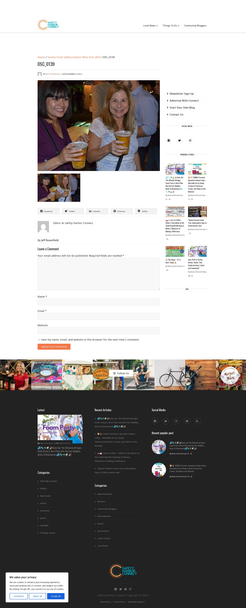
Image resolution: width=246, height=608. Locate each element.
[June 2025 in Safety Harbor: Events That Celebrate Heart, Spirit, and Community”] (197, 252)
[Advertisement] (123, 8)
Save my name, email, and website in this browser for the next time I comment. (90, 339)
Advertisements (104, 494)
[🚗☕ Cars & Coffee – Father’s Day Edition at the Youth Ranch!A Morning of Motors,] (175, 212)
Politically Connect (48, 481)
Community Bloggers (195, 25)
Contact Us (176, 114)
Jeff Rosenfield (53, 74)
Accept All (55, 596)
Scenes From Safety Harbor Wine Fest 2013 (74, 57)
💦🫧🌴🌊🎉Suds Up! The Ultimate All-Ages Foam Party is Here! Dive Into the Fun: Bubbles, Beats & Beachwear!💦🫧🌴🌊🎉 (174, 184)
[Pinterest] (187, 421)
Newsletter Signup (136, 601)
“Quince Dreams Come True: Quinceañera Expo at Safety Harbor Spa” (197, 223)
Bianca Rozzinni (47, 443)
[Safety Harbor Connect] (123, 567)
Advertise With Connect (184, 100)
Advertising (105, 601)
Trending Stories (47, 532)
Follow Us (123, 373)
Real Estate (45, 496)
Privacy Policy (119, 601)
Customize (19, 596)
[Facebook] (169, 140)
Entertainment (104, 516)
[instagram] (190, 140)
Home (41, 57)
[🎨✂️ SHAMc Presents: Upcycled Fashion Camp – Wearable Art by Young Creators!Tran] (197, 170)
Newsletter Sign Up (182, 93)
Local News (149, 25)
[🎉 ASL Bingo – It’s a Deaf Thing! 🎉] (175, 252)
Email (42, 311)
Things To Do (170, 25)
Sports (43, 518)
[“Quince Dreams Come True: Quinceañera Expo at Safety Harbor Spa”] (197, 212)
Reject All (37, 596)
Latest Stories (64, 443)
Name (42, 296)
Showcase (45, 510)
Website (43, 325)
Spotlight (44, 525)
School (43, 503)
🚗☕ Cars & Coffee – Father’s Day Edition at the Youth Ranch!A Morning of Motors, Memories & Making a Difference (175, 226)
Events (100, 523)
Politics (43, 488)
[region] (37, 587)
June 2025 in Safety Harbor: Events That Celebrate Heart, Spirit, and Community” (196, 264)
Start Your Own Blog (182, 107)
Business (101, 501)
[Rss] (197, 421)
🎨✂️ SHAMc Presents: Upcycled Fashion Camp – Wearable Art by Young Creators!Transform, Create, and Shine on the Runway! (197, 184)
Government (103, 531)
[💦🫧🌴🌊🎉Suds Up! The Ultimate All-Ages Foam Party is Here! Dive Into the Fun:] (175, 170)
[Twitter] (179, 140)
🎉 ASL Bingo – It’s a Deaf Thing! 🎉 (173, 261)
